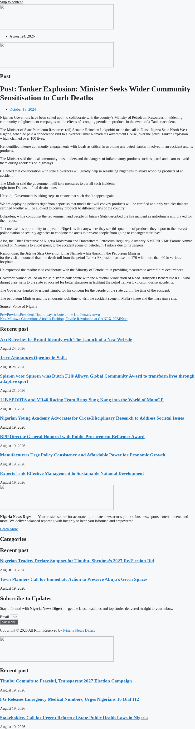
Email (5, 617)
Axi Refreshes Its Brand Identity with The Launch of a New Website (66, 339)
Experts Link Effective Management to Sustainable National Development (72, 473)
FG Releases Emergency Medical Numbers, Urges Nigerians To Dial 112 (69, 699)
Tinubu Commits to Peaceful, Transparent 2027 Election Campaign (66, 680)
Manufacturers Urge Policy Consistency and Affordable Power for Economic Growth (82, 454)
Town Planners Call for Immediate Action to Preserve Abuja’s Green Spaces (73, 579)
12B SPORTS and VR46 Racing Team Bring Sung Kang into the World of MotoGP (82, 399)
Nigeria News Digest (79, 630)
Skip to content (11, 2)
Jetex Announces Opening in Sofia (33, 357)
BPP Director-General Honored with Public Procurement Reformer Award (72, 436)
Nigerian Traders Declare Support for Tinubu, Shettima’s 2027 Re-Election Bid (77, 560)
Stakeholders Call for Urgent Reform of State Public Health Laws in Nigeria (74, 717)
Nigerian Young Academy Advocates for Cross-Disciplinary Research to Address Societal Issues (92, 418)
